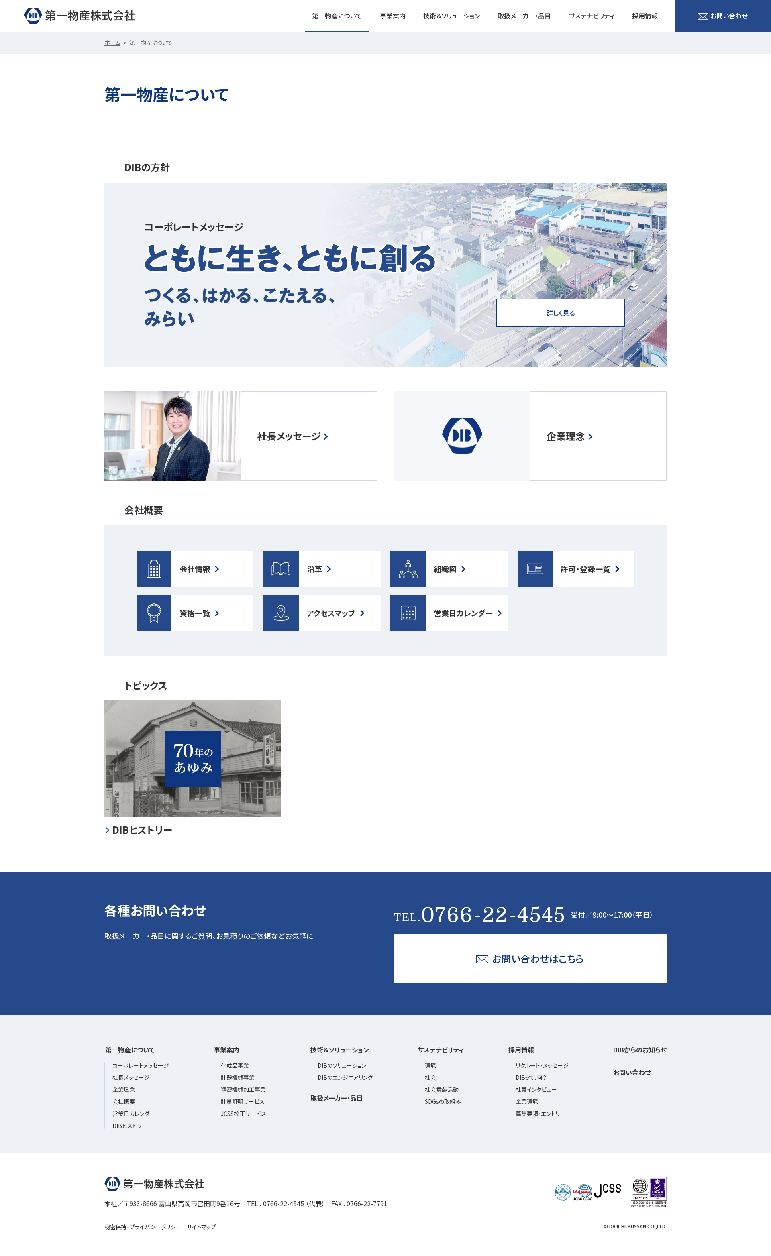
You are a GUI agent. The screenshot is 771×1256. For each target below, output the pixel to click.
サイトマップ (201, 1227)
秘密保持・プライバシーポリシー (142, 1227)
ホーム (112, 43)
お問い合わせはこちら (538, 958)
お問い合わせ (729, 15)
